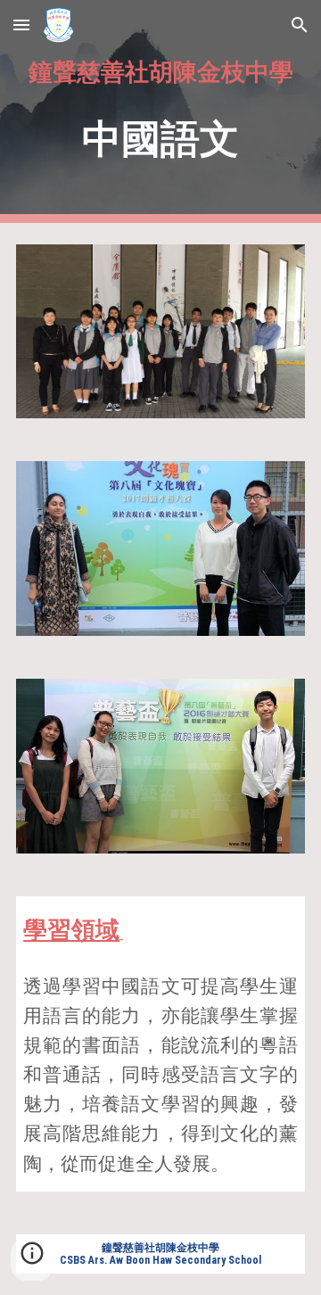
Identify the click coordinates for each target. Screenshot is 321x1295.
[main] (160, 111)
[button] (21, 24)
